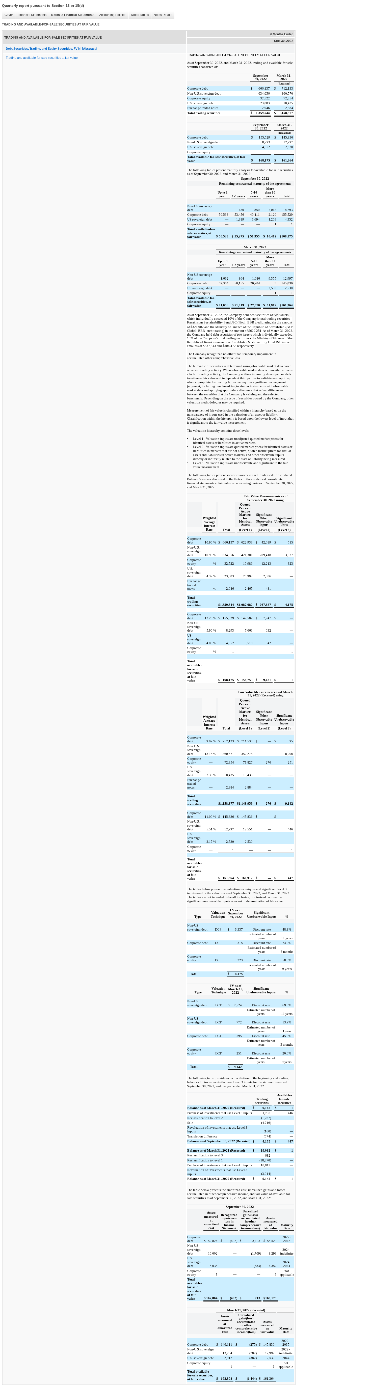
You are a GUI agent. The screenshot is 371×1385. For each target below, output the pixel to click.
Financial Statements (30, 15)
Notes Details (161, 15)
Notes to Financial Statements (71, 15)
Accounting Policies (111, 15)
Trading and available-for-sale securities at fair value (42, 57)
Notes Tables (138, 15)
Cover (7, 15)
